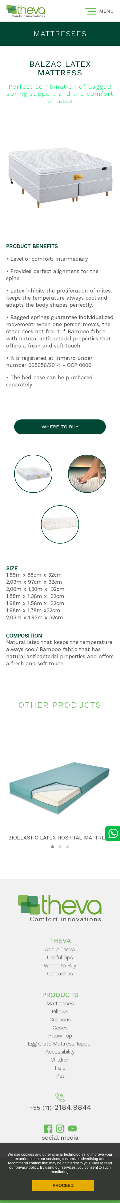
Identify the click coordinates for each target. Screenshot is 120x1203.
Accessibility (60, 1052)
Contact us (60, 973)
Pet (60, 1076)
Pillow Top (60, 1036)
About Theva (60, 949)
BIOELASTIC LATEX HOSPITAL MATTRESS (60, 838)
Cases (60, 1027)
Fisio (60, 1068)
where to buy (60, 427)
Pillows (60, 1011)
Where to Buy (60, 965)
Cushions (60, 1019)
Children (60, 1060)
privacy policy (27, 1167)
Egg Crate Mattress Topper (60, 1044)
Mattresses (60, 1003)
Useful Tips (60, 957)
